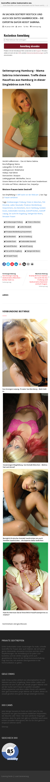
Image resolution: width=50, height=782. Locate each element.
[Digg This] (24, 264)
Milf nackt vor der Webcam (27, 195)
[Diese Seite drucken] (32, 264)
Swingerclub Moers (35, 213)
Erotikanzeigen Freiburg (16, 202)
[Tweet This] (8, 264)
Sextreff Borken (32, 211)
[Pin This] (12, 264)
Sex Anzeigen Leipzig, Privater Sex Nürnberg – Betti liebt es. (24, 390)
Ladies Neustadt (16, 205)
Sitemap (5, 727)
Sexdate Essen (11, 241)
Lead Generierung (22, 776)
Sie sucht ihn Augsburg (18, 213)
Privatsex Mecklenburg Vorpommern (18, 232)
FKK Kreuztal (10, 227)
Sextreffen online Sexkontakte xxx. (16, 3)
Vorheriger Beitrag (11, 277)
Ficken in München (34, 202)
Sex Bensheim (19, 208)
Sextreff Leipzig (27, 246)
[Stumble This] (20, 264)
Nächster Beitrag (38, 279)
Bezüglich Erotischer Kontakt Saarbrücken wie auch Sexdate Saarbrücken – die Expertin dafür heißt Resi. (23, 539)
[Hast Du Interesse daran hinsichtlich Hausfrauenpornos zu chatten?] (25, 609)
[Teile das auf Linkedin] (16, 264)
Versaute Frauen (8, 216)
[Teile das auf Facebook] (4, 264)
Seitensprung (36, 26)
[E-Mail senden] (28, 264)
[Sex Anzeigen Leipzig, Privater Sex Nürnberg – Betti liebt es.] (25, 385)
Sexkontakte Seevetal (16, 211)
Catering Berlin (7, 776)
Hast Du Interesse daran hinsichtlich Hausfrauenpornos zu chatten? (25, 613)
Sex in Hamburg (32, 208)
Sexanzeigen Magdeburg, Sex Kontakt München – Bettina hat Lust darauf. (25, 466)
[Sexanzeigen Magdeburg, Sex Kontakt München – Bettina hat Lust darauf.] (25, 461)
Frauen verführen (11, 197)
